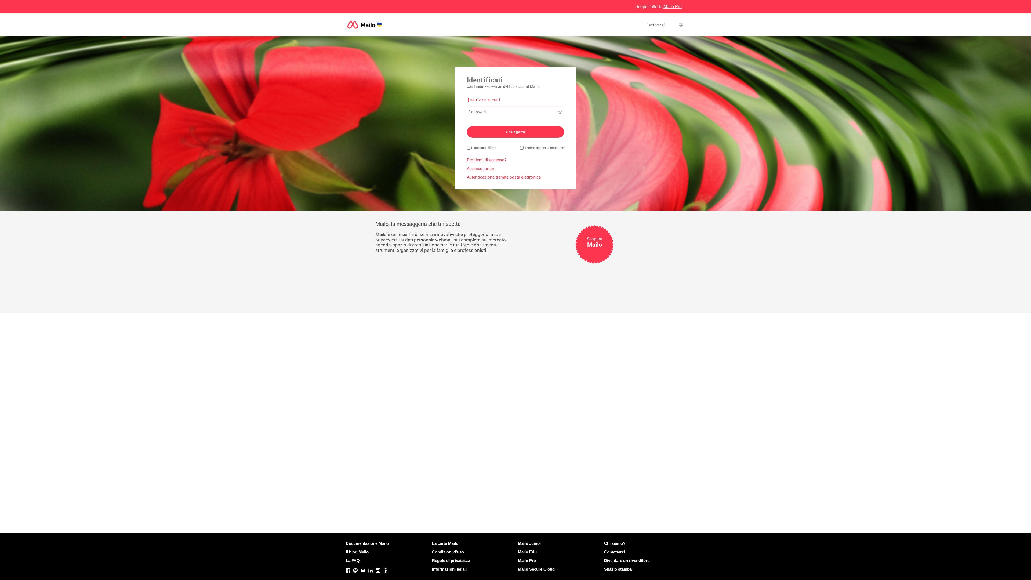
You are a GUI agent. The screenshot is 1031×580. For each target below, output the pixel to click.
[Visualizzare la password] (560, 112)
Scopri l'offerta (658, 6)
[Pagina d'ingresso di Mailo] (365, 25)
